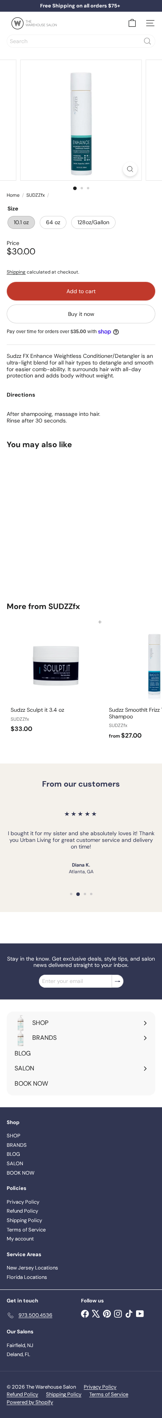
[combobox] (81, 41)
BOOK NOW (21, 1173)
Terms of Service (26, 1229)
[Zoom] (130, 169)
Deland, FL (18, 1354)
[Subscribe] (117, 981)
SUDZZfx (35, 195)
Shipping (16, 272)
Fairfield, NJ (20, 1345)
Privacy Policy (23, 1202)
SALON (15, 1163)
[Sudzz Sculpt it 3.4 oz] (56, 679)
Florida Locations (27, 1277)
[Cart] (132, 23)
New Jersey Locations (32, 1267)
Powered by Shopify (30, 1402)
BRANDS (17, 1145)
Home (13, 195)
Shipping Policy (24, 1220)
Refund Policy (22, 1211)
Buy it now (81, 313)
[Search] (147, 41)
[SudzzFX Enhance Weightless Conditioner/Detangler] (56, 520)
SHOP (13, 1135)
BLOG (13, 1154)
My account (20, 1238)
